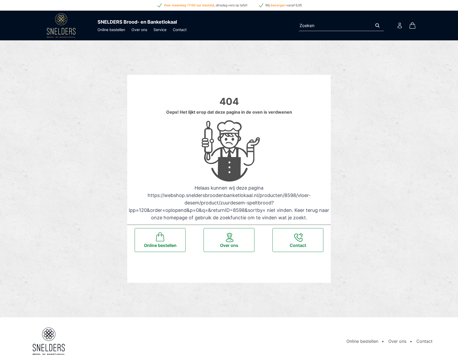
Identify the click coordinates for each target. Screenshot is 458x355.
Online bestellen (111, 29)
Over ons (139, 29)
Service (159, 29)
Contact (180, 29)
